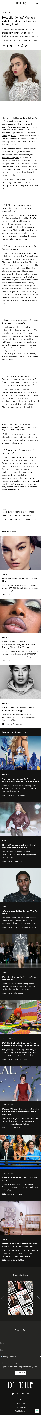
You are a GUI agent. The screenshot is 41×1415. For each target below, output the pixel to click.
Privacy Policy (33, 1367)
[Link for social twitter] (13, 1394)
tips (20, 516)
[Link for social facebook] (18, 1394)
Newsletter (20, 1403)
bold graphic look (27, 401)
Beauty (6, 13)
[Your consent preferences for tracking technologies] (37, 1411)
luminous (6, 472)
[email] (4, 46)
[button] (38, 1298)
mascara (23, 345)
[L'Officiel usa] (20, 3)
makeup (27, 516)
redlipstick (18, 512)
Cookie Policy (20, 1411)
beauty (5, 379)
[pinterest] (11, 46)
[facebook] (7, 46)
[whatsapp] (22, 46)
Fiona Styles (32, 141)
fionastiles (30, 519)
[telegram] (26, 46)
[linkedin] (15, 46)
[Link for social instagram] (23, 1394)
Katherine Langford (10, 157)
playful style (25, 118)
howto (5, 516)
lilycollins (7, 519)
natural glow (11, 133)
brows (12, 218)
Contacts (20, 1400)
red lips (13, 175)
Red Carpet (30, 512)
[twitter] (18, 46)
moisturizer (17, 330)
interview (18, 519)
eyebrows (7, 512)
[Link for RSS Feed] (28, 1394)
